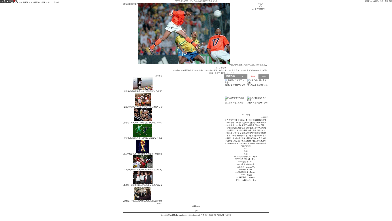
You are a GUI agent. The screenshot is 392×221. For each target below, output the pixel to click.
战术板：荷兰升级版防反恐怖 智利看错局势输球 (246, 133)
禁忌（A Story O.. (248, 167)
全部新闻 (220, 215)
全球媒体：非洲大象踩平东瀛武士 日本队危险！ (246, 125)
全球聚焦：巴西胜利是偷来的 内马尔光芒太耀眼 (246, 123)
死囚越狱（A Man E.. (247, 177)
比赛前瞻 (55, 2)
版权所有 (212, 215)
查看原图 (127, 4)
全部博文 (228, 215)
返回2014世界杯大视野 (374, 1)
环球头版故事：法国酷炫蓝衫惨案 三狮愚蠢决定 (246, 143)
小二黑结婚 (247, 175)
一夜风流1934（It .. (248, 180)
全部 (246, 154)
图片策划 (45, 2)
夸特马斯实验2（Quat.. (248, 156)
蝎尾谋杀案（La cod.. (247, 172)
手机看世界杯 (260, 9)
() (260, 6)
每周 (246, 151)
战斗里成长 (247, 170)
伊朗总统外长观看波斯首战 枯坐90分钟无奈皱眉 (246, 128)
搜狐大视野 (23, 2)
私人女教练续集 (248, 164)
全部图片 (134, 4)
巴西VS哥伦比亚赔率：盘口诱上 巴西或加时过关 (246, 136)
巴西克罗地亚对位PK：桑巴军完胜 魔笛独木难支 (246, 120)
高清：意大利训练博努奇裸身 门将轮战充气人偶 (246, 138)
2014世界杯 (35, 2)
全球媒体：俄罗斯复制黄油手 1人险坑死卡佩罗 (246, 130)
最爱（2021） (248, 162)
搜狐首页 (388, 1)
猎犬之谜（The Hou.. (248, 159)
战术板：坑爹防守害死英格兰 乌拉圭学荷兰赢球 (246, 141)
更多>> (159, 203)
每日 (246, 149)
